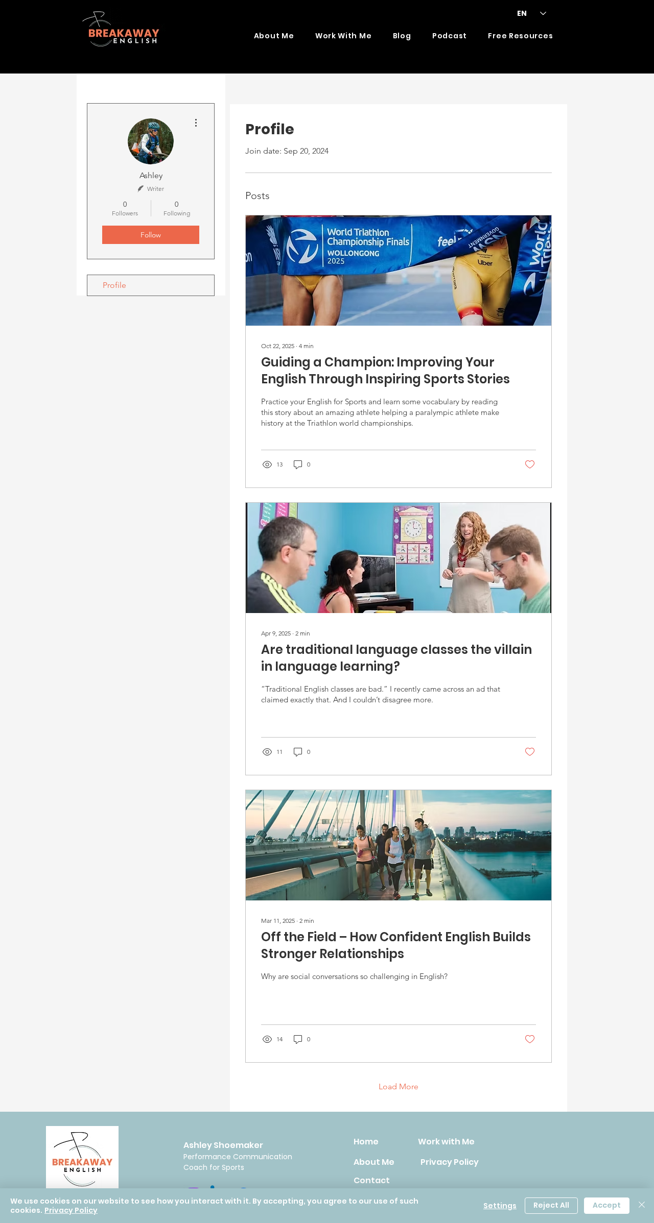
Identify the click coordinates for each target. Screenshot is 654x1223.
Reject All (551, 1205)
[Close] (642, 1205)
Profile (114, 285)
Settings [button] (500, 1206)
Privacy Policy (71, 1210)
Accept (607, 1205)
